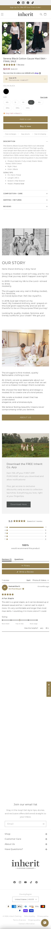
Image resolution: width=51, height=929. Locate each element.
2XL (9, 108)
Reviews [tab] (7, 559)
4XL (29, 108)
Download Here (18, 504)
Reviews (7, 206)
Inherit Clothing (15, 916)
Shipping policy (34, 920)
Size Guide (43, 97)
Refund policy (29, 916)
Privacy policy (42, 916)
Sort (29, 580)
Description (9, 141)
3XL (19, 108)
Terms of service (19, 920)
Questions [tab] (18, 559)
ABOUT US (25, 417)
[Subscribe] (43, 824)
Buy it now (25, 126)
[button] (41, 14)
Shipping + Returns (12, 200)
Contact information (27, 924)
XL (40, 103)
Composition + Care (13, 193)
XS (8, 103)
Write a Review (27, 572)
